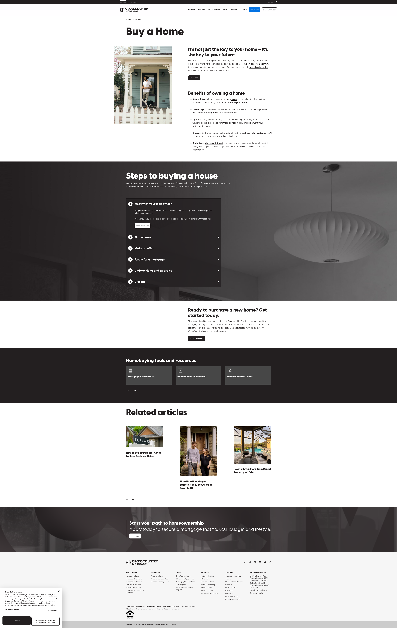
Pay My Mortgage (207, 590)
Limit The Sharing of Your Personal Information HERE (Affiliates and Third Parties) (259, 578)
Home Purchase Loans (133, 587)
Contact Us (229, 593)
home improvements (238, 102)
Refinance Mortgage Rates (160, 579)
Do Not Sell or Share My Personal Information (45, 621)
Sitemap (173, 624)
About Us (244, 10)
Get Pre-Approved (197, 338)
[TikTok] (270, 562)
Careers (228, 579)
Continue (16, 620)
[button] (173, 203)
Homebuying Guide (132, 576)
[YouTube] (260, 562)
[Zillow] (265, 562)
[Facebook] (240, 562)
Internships (228, 585)
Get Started (194, 78)
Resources (234, 10)
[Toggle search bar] (275, 2)
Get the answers (142, 226)
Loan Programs (181, 585)
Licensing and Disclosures (258, 590)
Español (270, 2)
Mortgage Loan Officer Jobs (234, 582)
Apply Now (254, 10)
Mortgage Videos (206, 587)
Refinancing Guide (157, 576)
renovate (223, 123)
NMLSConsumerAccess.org (209, 593)
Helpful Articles (205, 579)
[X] (250, 562)
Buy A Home (191, 10)
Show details (52, 610)
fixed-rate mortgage (255, 133)
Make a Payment (269, 10)
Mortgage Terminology (208, 585)
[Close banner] (59, 591)
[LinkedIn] (245, 562)
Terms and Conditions (257, 593)
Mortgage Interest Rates (134, 579)
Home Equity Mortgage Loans (185, 582)
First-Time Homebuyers (133, 585)
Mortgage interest (214, 143)
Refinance (201, 10)
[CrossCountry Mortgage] (134, 10)
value (234, 99)
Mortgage (123, 2)
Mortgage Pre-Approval (134, 582)
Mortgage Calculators (208, 576)
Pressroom (228, 590)
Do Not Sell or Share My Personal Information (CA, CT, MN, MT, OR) (259, 585)
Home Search (133, 2)
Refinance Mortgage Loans (160, 582)
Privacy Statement (12, 610)
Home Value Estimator (208, 582)
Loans (225, 10)
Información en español (233, 599)
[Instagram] (255, 562)
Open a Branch (230, 587)
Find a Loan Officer (214, 10)
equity (212, 112)
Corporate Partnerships (233, 576)
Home (128, 19)
